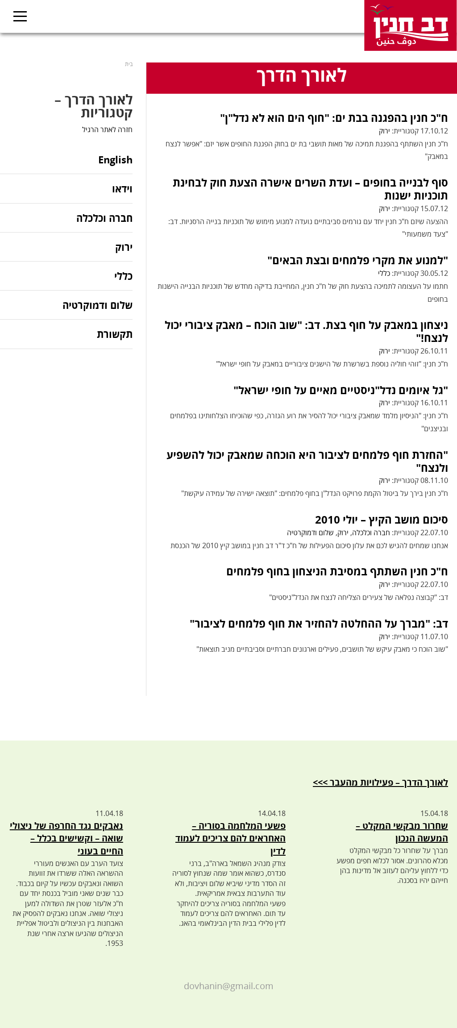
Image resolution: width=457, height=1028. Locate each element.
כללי (384, 273)
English (115, 160)
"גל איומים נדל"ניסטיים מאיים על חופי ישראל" (340, 390)
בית (129, 64)
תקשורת (115, 334)
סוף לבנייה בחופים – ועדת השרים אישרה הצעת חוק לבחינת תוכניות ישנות (310, 189)
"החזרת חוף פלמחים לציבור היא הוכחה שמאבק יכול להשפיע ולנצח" (307, 461)
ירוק (384, 131)
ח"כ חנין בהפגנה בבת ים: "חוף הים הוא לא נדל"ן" (334, 117)
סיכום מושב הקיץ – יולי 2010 (381, 519)
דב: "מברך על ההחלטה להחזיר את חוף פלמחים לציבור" (319, 623)
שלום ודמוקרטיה (310, 532)
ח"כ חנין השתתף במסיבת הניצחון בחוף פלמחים (337, 571)
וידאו (122, 188)
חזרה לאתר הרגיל (107, 129)
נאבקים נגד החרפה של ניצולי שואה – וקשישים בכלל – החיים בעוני (66, 838)
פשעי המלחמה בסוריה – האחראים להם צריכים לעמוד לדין (230, 838)
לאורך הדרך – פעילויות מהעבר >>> (380, 782)
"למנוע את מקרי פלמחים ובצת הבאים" (357, 260)
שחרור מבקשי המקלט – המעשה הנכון (402, 832)
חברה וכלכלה (371, 532)
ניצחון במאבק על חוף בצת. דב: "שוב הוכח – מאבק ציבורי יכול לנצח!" (306, 331)
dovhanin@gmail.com (229, 986)
